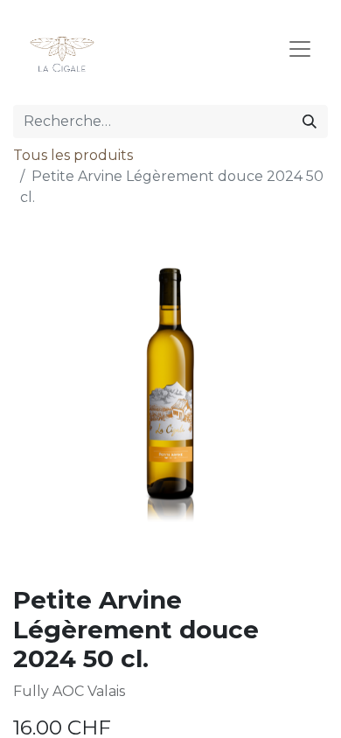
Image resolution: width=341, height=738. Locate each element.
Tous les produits (73, 155)
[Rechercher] (309, 121)
